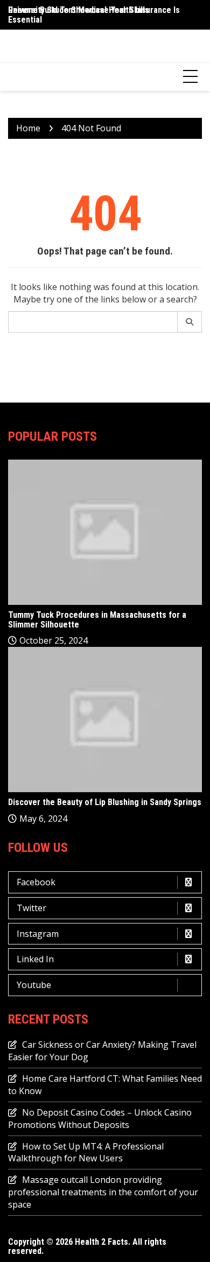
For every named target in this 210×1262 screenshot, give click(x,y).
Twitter (31, 908)
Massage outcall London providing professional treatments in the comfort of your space (103, 1192)
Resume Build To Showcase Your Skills (78, 10)
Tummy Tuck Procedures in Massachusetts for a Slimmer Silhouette (97, 620)
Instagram (38, 934)
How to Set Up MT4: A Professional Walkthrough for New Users (86, 1152)
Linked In (35, 959)
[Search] (190, 322)
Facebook (36, 882)
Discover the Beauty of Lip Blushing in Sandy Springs (104, 802)
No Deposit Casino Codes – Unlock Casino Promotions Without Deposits (100, 1118)
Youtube (34, 985)
